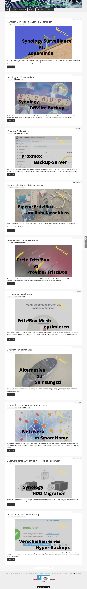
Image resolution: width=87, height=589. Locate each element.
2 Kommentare (78, 402)
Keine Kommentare (77, 19)
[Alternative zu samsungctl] (43, 370)
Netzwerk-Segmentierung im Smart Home (27, 405)
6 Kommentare (78, 128)
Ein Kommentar (78, 291)
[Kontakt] (86, 242)
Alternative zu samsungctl (19, 350)
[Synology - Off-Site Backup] (43, 98)
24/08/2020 (10, 187)
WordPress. (49, 584)
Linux (22, 24)
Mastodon (43, 581)
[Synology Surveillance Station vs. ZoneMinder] (43, 42)
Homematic (65, 573)
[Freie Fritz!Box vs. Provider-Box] (43, 261)
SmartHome (19, 352)
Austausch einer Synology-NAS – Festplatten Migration (33, 461)
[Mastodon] (86, 237)
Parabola (44, 584)
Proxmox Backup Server (19, 131)
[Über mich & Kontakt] (86, 244)
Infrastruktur (17, 24)
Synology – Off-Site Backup (20, 77)
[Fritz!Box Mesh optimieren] (43, 315)
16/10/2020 (10, 24)
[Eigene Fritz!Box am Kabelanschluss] (43, 205)
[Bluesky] (86, 239)
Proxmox (26, 133)
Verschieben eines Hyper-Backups (24, 514)
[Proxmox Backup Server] (43, 152)
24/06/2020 (10, 352)
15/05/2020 (10, 407)
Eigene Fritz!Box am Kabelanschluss (25, 185)
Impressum (78, 573)
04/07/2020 (10, 296)
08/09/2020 (10, 133)
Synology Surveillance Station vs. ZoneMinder (29, 22)
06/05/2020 (10, 463)
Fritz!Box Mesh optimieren (19, 294)
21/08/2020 (10, 242)
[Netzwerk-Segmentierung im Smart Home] (43, 426)
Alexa (60, 573)
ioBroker (72, 573)
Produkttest (48, 573)
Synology (26, 24)
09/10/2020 (10, 79)
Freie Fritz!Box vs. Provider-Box (22, 240)
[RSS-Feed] (86, 247)
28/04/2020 (10, 516)
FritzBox (16, 187)
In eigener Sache (10, 573)
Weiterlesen (11, 120)
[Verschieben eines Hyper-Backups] (43, 535)
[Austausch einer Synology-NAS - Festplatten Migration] (43, 481)
